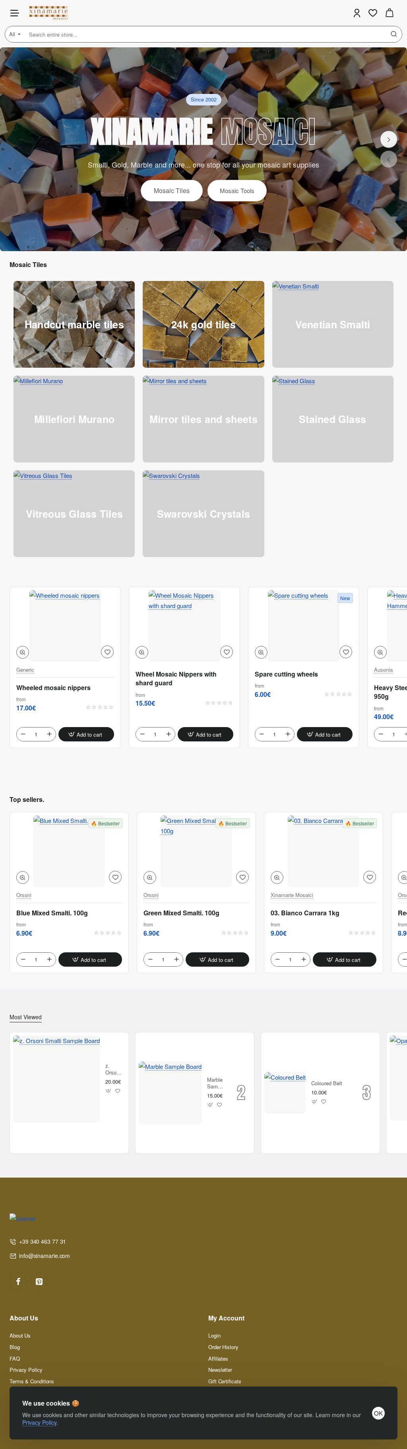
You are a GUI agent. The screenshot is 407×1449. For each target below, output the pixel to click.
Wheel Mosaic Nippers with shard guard (176, 678)
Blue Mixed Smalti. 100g (52, 913)
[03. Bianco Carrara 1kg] (323, 851)
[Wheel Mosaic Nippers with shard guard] (184, 626)
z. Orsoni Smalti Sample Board (114, 1070)
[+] (49, 734)
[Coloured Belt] (285, 1093)
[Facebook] (18, 1281)
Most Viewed (26, 1017)
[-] (23, 734)
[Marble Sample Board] (170, 1092)
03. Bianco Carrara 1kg (305, 913)
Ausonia (383, 670)
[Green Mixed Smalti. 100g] (196, 851)
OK (378, 1413)
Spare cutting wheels (286, 674)
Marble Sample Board (216, 1083)
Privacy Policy (39, 1422)
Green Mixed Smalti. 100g (181, 913)
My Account (226, 1318)
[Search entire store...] (394, 34)
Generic (25, 670)
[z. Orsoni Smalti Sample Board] (56, 1079)
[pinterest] (39, 1281)
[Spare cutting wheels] (304, 626)
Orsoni (23, 895)
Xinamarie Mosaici (292, 895)
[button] (22, 652)
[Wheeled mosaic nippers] (65, 626)
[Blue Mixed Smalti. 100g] (69, 851)
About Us (24, 1318)
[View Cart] (389, 13)
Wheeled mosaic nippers (53, 687)
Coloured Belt (326, 1083)
